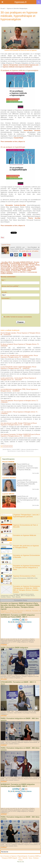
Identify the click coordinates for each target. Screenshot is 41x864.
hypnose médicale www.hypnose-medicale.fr (17, 67)
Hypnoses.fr (20, 2)
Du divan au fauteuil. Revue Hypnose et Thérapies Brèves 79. (20, 344)
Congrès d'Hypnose (21, 451)
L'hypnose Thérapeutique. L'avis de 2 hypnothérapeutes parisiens (26, 515)
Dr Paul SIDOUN (34, 265)
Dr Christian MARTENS (28, 263)
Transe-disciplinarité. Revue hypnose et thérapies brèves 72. (19, 400)
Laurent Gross (6, 244)
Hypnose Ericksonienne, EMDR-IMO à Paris (25, 578)
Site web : (4, 292)
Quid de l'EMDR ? (16, 449)
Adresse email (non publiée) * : (10, 286)
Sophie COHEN (26, 270)
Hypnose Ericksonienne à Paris (24, 576)
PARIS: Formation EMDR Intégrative (14, 647)
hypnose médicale (6, 268)
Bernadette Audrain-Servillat (16, 205)
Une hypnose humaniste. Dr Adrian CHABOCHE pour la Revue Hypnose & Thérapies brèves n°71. (20, 435)
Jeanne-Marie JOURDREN (18, 269)
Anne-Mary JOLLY (7, 262)
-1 (26, 272)
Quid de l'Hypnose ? (7, 449)
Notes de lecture (30, 451)
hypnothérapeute (18, 268)
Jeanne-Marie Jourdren (32, 130)
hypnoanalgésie (30, 266)
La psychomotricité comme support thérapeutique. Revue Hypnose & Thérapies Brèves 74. (18, 367)
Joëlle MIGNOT (31, 269)
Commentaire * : (6, 298)
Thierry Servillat (34, 218)
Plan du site (20, 861)
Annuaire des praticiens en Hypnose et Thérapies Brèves (26, 546)
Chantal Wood (18, 138)
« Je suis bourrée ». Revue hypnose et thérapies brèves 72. (19, 412)
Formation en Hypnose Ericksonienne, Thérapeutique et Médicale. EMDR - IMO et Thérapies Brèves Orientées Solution (26, 589)
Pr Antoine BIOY (16, 270)
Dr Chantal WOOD (15, 263)
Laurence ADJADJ (9, 478)
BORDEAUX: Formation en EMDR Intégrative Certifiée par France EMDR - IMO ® (18, 616)
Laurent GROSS (8, 494)
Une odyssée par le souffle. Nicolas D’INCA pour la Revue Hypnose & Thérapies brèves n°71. (19, 424)
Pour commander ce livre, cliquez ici (13, 141)
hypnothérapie (28, 268)
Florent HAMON (8, 462)
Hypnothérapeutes (8, 459)
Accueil (3, 8)
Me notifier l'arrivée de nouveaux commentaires (18, 317)
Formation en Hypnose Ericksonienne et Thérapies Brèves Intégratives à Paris (26, 567)
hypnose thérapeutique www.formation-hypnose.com (21, 65)
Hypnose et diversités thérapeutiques (17, 8)
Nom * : (3, 280)
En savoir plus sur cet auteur (29, 251)
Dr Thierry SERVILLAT (17, 266)
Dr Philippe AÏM (5, 266)
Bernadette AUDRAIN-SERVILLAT (23, 262)
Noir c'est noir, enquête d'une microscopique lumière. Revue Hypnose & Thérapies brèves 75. (19, 356)
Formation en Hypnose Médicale (24, 535)
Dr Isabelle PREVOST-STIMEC (20, 265)
